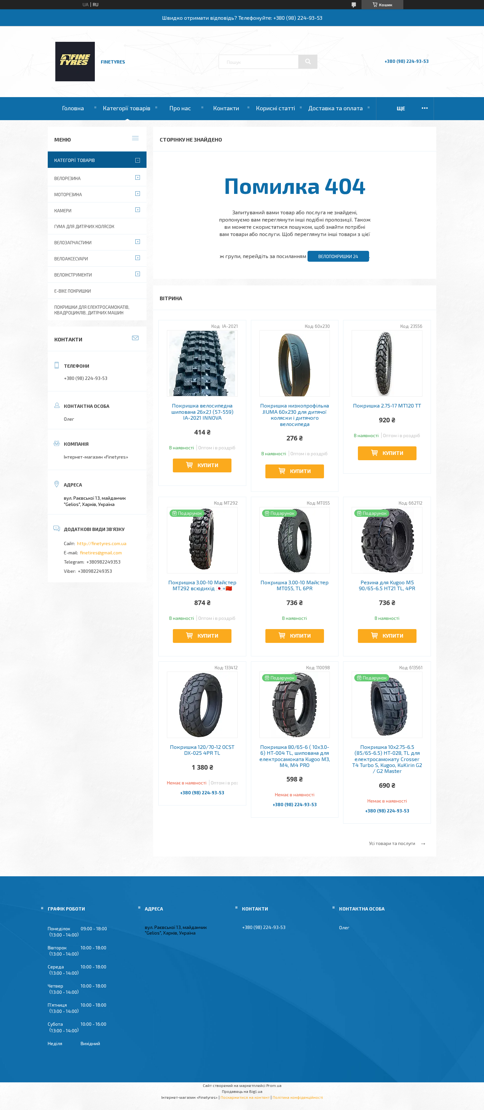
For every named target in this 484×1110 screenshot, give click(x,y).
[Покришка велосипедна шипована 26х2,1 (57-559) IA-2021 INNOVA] (202, 363)
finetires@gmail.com (101, 552)
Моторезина (68, 194)
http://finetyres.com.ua (101, 543)
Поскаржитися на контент (245, 1097)
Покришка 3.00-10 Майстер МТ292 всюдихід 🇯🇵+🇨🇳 (202, 585)
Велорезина (67, 178)
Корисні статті (275, 108)
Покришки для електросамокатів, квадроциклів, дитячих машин (91, 309)
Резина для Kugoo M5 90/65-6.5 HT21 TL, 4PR (387, 585)
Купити (208, 465)
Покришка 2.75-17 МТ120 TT (387, 406)
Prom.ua (274, 1085)
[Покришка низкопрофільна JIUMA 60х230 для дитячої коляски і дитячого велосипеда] (294, 363)
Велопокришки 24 (338, 256)
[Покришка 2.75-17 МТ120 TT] (387, 363)
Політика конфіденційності (298, 1097)
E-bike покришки (72, 291)
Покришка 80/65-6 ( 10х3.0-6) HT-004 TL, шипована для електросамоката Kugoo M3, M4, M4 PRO (294, 756)
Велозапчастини (73, 242)
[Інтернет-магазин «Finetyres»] (75, 79)
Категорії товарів (126, 108)
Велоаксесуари (71, 258)
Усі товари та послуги (392, 843)
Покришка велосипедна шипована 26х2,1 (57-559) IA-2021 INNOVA (202, 412)
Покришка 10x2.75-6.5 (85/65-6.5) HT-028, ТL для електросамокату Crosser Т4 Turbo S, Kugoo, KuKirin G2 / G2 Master (387, 759)
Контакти (226, 108)
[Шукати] (307, 61)
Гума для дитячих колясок (84, 226)
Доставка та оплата (335, 108)
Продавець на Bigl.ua (242, 1091)
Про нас (180, 108)
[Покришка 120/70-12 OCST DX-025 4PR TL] (202, 705)
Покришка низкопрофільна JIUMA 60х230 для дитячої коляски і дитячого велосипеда (294, 415)
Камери (62, 210)
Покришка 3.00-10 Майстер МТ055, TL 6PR (294, 585)
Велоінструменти (73, 275)
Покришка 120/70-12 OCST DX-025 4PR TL (202, 750)
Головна (73, 108)
